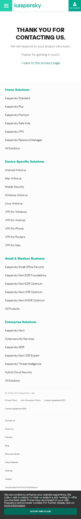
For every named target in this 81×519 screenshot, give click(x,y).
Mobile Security (14, 186)
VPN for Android (15, 220)
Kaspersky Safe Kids (17, 123)
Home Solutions (17, 90)
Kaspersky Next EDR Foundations (25, 275)
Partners (8, 437)
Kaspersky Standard (17, 98)
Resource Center (12, 454)
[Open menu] (6, 5)
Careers (8, 479)
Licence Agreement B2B (15, 408)
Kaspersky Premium (17, 115)
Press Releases (11, 462)
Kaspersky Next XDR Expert (22, 355)
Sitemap (8, 471)
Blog (7, 445)
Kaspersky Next (15, 330)
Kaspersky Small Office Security (24, 267)
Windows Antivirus (16, 195)
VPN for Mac (13, 245)
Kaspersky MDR (14, 347)
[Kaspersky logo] (27, 5)
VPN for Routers (15, 237)
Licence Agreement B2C (54, 400)
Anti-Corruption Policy (31, 400)
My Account (75, 8)
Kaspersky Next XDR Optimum (23, 292)
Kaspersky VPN (14, 131)
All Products (12, 308)
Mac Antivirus (13, 178)
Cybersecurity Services (19, 338)
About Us (9, 429)
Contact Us (10, 420)
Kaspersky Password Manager (23, 140)
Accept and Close (40, 511)
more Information (14, 505)
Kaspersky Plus (14, 106)
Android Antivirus (15, 170)
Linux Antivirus (14, 203)
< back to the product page (40, 63)
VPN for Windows (16, 211)
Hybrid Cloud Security (18, 372)
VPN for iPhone (14, 228)
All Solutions (12, 148)
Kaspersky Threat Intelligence (23, 363)
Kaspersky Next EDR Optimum (23, 283)
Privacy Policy (11, 400)
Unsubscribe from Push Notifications (21, 487)
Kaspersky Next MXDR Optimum (25, 300)
